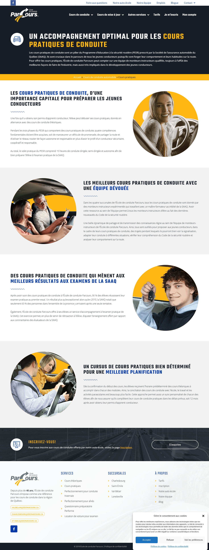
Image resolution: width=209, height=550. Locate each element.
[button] (203, 515)
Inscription (126, 447)
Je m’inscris (171, 15)
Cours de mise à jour (108, 15)
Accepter (146, 540)
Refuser (170, 540)
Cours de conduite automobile (99, 77)
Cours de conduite (79, 15)
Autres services (137, 15)
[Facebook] (13, 2)
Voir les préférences (193, 540)
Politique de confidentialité (178, 546)
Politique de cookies (158, 546)
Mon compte (189, 15)
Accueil (77, 77)
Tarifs (157, 15)
